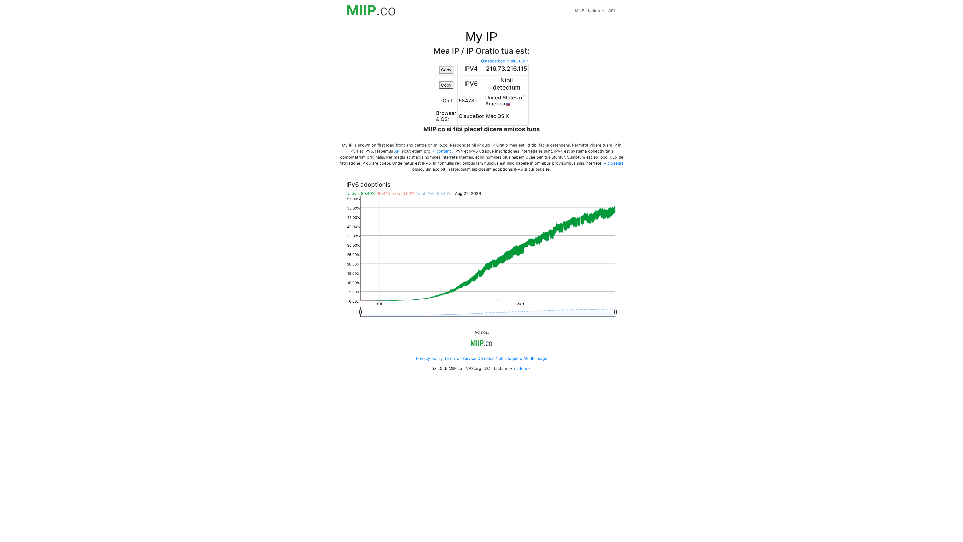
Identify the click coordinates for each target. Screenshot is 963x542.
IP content (441, 151)
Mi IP (579, 10)
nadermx (522, 368)
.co (371, 10)
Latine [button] (594, 10)
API (611, 10)
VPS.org (473, 368)
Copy (446, 69)
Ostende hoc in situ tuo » (505, 60)
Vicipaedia (613, 163)
